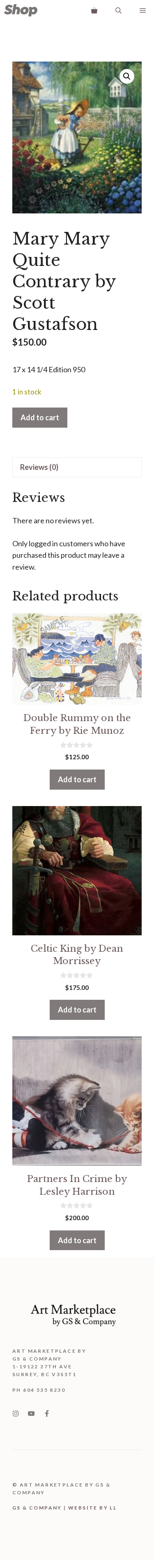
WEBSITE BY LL (92, 1508)
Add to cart (40, 417)
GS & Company (37, 1508)
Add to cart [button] (77, 779)
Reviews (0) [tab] (39, 467)
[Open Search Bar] (118, 10)
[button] (127, 76)
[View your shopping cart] (94, 10)
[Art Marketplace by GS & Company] (20, 10)
